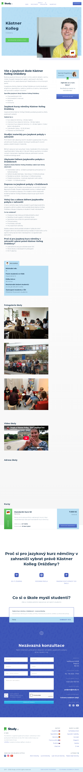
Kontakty (77, 3)
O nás (77, 746)
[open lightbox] (26, 323)
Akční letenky (34, 756)
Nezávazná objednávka (68, 525)
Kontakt (76, 737)
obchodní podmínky (48, 769)
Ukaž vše (57, 746)
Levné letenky (45, 756)
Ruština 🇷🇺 (56, 743)
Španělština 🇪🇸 (55, 734)
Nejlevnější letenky (72, 756)
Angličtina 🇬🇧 (56, 731)
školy (40, 2)
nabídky (53, 4)
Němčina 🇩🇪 (56, 737)
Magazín (43, 4)
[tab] (11, 263)
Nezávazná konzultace (17, 40)
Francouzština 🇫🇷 (54, 740)
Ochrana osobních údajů (69, 698)
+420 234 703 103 (72, 682)
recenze (34, 4)
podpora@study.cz (71, 690)
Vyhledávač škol (73, 731)
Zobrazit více (65, 619)
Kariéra (76, 743)
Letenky (6, 742)
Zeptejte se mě (67, 96)
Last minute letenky (58, 756)
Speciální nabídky (73, 734)
